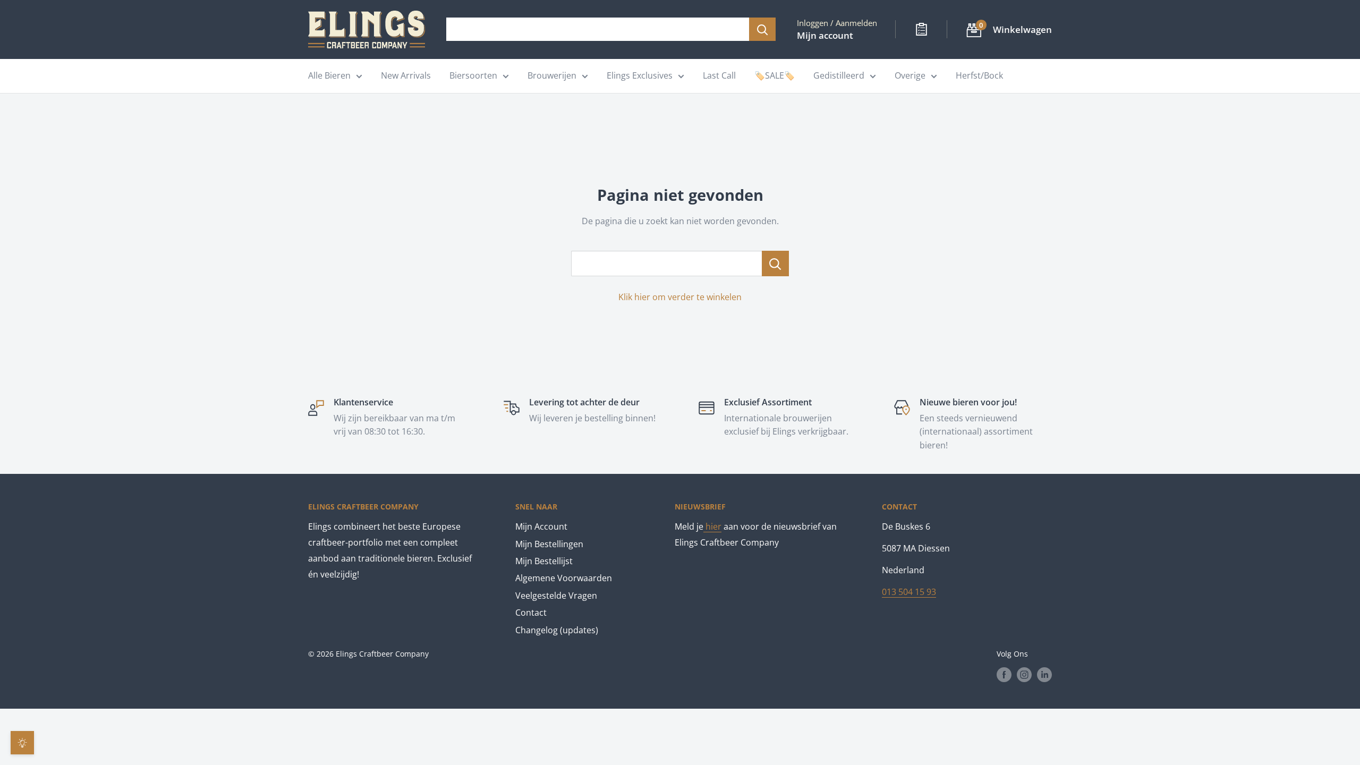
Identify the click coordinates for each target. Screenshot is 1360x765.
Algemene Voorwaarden (563, 578)
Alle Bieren (329, 75)
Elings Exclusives (640, 75)
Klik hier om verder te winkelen (680, 297)
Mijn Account (541, 526)
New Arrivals (406, 75)
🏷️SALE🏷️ (774, 75)
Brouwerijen (552, 75)
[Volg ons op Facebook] (1004, 674)
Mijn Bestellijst (544, 561)
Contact (531, 612)
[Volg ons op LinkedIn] (1044, 674)
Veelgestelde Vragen (556, 595)
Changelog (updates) (556, 630)
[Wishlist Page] (921, 29)
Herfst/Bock (979, 75)
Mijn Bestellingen (549, 544)
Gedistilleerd (838, 75)
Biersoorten (473, 75)
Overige (910, 75)
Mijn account (825, 35)
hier (712, 526)
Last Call (719, 75)
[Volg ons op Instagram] (1024, 674)
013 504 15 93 (909, 592)
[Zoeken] (762, 29)
